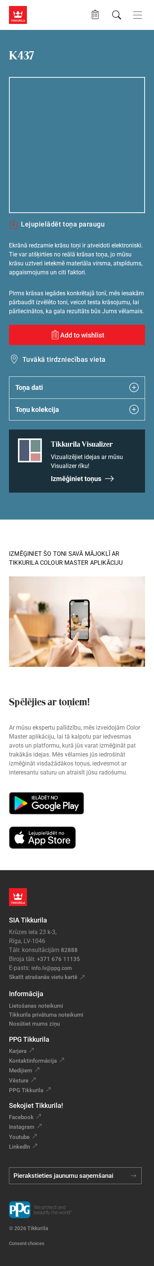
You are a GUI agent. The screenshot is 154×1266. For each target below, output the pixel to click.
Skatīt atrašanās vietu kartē (43, 977)
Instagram (21, 1127)
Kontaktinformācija (33, 1060)
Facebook (21, 1117)
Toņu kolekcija (37, 409)
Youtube (19, 1137)
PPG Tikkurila (26, 1090)
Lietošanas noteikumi (36, 1005)
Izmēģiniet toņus (76, 479)
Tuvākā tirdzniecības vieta (63, 359)
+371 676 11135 (58, 959)
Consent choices (26, 1243)
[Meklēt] (116, 14)
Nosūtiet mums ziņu (34, 1023)
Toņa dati (29, 387)
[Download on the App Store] (42, 837)
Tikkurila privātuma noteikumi (46, 1014)
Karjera (18, 1051)
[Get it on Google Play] (46, 803)
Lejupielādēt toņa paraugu (63, 224)
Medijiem (20, 1070)
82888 (69, 950)
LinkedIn (19, 1146)
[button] (95, 15)
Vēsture (18, 1080)
